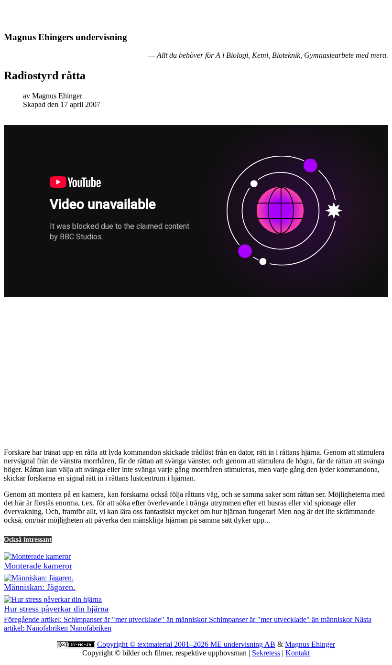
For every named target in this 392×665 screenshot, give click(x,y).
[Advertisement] (196, 373)
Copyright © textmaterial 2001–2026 (153, 644)
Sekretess (266, 653)
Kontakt (297, 653)
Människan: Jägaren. (40, 587)
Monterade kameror (38, 565)
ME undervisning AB (242, 644)
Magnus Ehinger (310, 644)
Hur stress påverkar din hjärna (56, 608)
